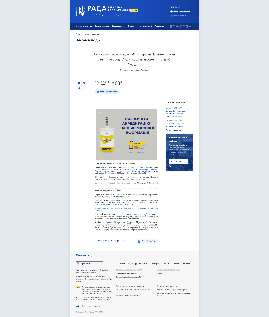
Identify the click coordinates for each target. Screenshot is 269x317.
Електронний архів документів (167, 286)
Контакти (160, 273)
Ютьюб (144, 264)
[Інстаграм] (181, 26)
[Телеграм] (190, 26)
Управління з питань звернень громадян (129, 270)
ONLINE (133, 10)
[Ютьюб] (177, 26)
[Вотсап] (184, 26)
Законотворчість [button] (102, 26)
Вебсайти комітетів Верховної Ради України (130, 286)
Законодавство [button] (118, 26)
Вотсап (166, 264)
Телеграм (189, 264)
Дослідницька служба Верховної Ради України (172, 290)
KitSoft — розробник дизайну (91, 306)
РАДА (97, 9)
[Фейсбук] (171, 26)
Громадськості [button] (146, 26)
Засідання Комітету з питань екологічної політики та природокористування (176, 113)
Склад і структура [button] (84, 26)
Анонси (86, 34)
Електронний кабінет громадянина (168, 270)
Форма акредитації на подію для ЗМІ (128, 277)
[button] (89, 263)
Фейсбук (122, 264)
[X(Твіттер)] (174, 26)
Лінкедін (176, 264)
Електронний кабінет (182, 11)
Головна (78, 34)
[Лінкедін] (187, 26)
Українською (178, 15)
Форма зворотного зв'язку (93, 293)
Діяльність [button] (132, 26)
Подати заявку (177, 161)
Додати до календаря (108, 91)
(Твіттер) (133, 264)
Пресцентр (159, 26)
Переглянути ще (173, 130)
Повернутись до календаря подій (111, 241)
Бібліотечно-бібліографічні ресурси (128, 295)
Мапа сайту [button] (82, 255)
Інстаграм (155, 264)
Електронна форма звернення (126, 273)
